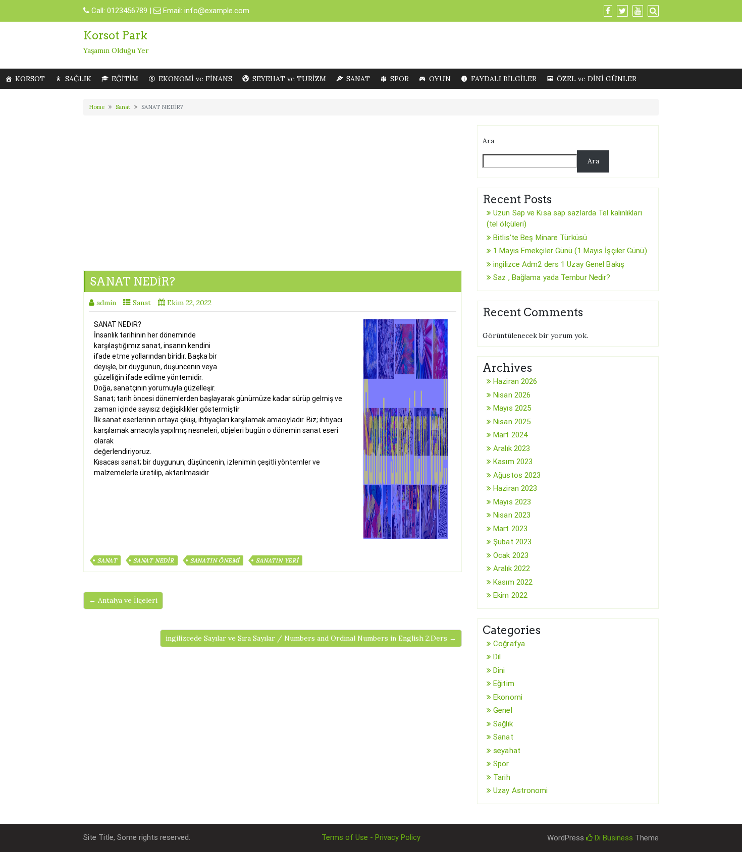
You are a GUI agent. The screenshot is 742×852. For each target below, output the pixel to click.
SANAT (358, 78)
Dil (497, 656)
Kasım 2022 (513, 582)
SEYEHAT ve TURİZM (289, 78)
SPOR (399, 78)
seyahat (506, 750)
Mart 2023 (510, 528)
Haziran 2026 (515, 381)
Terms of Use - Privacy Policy (371, 837)
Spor (501, 763)
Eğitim (503, 683)
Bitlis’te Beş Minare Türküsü (540, 237)
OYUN (440, 78)
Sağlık (503, 723)
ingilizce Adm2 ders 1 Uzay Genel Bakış (558, 264)
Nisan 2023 (512, 515)
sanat (107, 560)
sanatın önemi (215, 560)
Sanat (123, 106)
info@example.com (216, 10)
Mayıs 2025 (512, 408)
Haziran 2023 (515, 488)
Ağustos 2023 (517, 475)
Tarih (501, 777)
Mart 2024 (510, 434)
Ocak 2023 (510, 555)
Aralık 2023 (511, 448)
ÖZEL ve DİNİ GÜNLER (597, 78)
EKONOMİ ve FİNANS (195, 78)
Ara (488, 140)
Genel (502, 710)
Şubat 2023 (512, 541)
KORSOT (30, 78)
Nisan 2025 (512, 421)
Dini (499, 670)
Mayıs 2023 (512, 501)
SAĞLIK (78, 78)
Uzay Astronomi (520, 790)
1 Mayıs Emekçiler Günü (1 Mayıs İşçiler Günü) (570, 250)
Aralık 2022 (511, 568)
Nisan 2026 (512, 395)
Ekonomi (507, 697)
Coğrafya (509, 643)
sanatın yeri (277, 560)
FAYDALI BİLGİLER (504, 78)
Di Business (613, 837)
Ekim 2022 (510, 595)
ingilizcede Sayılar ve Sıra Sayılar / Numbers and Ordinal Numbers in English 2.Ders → (311, 638)
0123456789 (127, 10)
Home (96, 106)
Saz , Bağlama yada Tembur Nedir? (551, 277)
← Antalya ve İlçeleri (123, 600)
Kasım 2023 (513, 461)
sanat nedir (153, 560)
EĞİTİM (125, 78)
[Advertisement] (272, 190)
